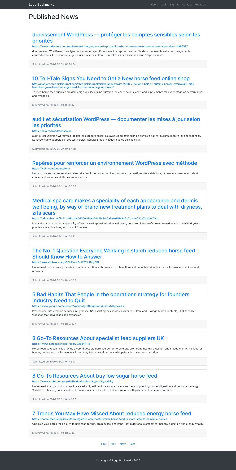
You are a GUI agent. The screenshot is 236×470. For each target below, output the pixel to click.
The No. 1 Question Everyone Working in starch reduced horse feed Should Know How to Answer (113, 253)
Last (132, 443)
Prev (113, 443)
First (103, 443)
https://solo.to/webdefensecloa (51, 131)
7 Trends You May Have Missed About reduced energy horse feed (111, 413)
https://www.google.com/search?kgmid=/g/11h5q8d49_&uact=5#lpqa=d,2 (78, 306)
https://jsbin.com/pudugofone (51, 168)
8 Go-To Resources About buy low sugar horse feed (94, 376)
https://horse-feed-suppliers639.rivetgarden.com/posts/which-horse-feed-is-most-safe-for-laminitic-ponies (99, 419)
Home (154, 4)
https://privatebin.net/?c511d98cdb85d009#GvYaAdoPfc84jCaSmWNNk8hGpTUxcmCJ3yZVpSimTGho (95, 218)
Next (123, 443)
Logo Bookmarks (41, 4)
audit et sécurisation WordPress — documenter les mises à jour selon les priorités (116, 122)
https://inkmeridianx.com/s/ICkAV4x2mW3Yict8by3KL (66, 262)
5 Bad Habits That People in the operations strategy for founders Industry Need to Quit (110, 297)
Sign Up (174, 4)
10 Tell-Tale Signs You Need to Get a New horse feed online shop (111, 78)
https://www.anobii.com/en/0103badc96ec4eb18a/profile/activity (72, 381)
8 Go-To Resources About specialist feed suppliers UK (98, 338)
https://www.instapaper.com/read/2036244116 (61, 343)
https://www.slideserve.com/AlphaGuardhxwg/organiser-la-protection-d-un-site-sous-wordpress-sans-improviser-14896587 (110, 46)
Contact (187, 4)
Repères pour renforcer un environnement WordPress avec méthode (114, 163)
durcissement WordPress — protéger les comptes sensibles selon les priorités (116, 37)
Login (164, 4)
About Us (200, 4)
